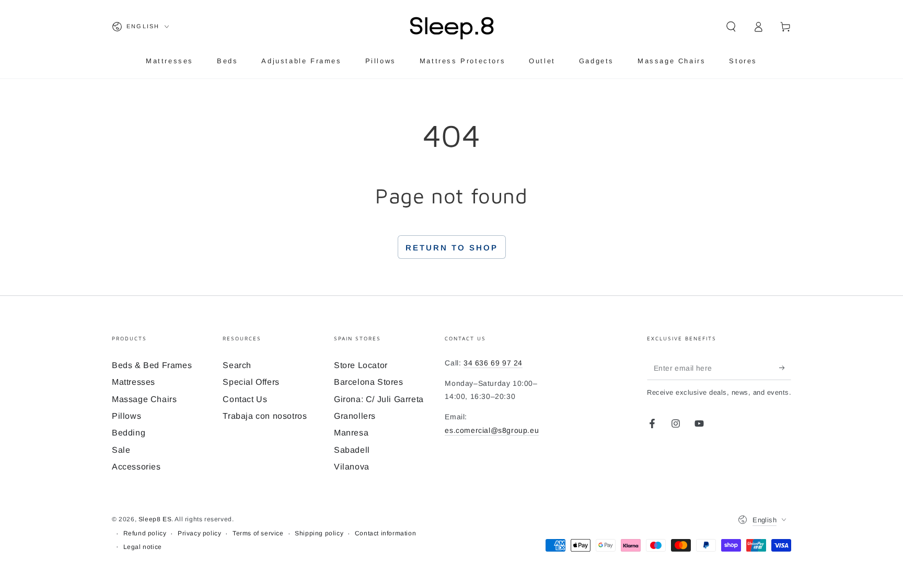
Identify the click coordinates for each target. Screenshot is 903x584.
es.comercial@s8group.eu (492, 430)
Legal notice (142, 547)
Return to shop (452, 247)
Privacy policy (199, 533)
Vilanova (351, 466)
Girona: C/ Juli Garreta (379, 399)
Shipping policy (319, 533)
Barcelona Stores (368, 381)
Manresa (351, 432)
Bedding (128, 432)
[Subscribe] (785, 368)
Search (237, 365)
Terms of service (258, 533)
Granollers (355, 415)
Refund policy (145, 533)
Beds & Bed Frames (152, 365)
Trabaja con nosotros (265, 415)
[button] (731, 26)
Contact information (385, 533)
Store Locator (361, 365)
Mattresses (133, 381)
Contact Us (245, 399)
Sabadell (352, 449)
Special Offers (251, 381)
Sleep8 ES (154, 519)
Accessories (136, 466)
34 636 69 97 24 (493, 363)
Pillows (126, 415)
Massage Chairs (144, 399)
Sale (121, 449)
